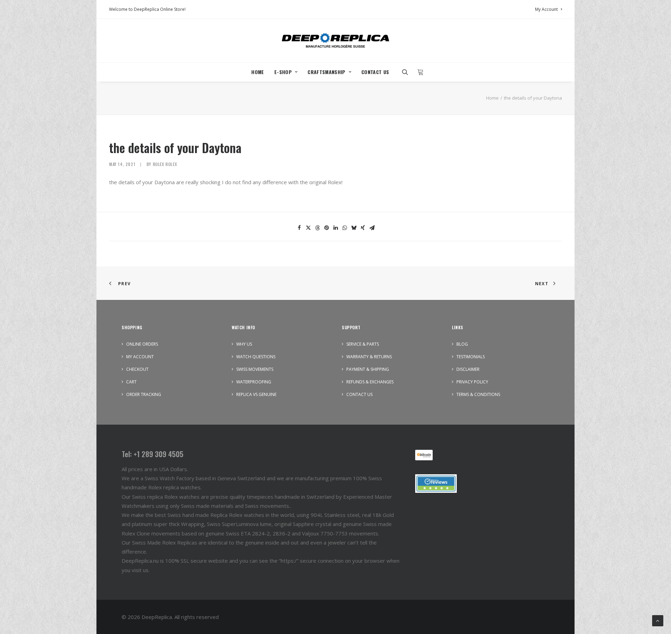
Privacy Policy (472, 382)
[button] (407, 72)
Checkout (137, 369)
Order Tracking (143, 394)
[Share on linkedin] (335, 228)
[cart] (418, 72)
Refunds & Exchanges (370, 382)
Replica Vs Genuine (256, 394)
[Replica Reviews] (436, 483)
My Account (546, 9)
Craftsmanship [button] (327, 71)
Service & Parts (362, 344)
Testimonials (470, 357)
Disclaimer (467, 369)
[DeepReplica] (335, 40)
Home (257, 71)
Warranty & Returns (369, 357)
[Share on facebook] (299, 228)
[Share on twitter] (308, 228)
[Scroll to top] (657, 620)
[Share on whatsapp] (344, 228)
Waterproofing (253, 382)
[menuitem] (548, 9)
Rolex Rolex (165, 164)
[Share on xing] (363, 228)
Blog (462, 344)
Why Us (244, 344)
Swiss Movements (254, 369)
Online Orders (142, 344)
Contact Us (375, 71)
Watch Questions (255, 357)
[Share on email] (372, 228)
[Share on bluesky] (353, 228)
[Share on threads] (317, 228)
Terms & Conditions (478, 394)
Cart (131, 382)
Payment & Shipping (367, 369)
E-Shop (283, 71)
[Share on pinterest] (326, 228)
